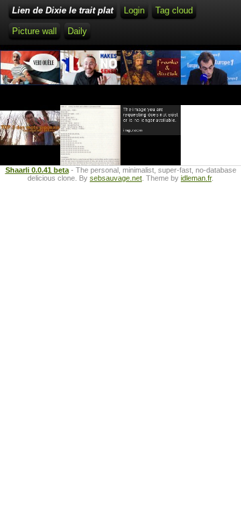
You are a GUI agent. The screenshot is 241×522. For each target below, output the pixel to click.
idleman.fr (196, 178)
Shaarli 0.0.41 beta (37, 170)
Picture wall (34, 31)
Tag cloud (174, 10)
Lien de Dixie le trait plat (62, 10)
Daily (77, 31)
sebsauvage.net (116, 178)
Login (134, 10)
